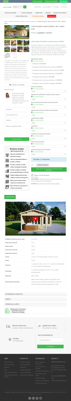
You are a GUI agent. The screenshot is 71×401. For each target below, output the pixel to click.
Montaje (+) (39, 64)
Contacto (6, 367)
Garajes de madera (25, 370)
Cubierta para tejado (37, 118)
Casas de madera (26, 13)
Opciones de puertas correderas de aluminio (44, 110)
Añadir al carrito (43, 165)
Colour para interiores (37, 142)
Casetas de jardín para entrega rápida (48, 183)
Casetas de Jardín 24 (21, 392)
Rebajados (52, 16)
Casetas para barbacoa (26, 375)
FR (54, 392)
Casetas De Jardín (10, 13)
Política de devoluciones (42, 371)
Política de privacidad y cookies (11, 376)
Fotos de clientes (9, 364)
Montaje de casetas (37, 59)
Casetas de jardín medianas (28, 21)
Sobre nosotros (8, 362)
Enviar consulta (37, 1)
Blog (5, 370)
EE (37, 394)
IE (62, 392)
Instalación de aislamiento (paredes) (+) (47, 73)
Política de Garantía (41, 383)
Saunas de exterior (59, 13)
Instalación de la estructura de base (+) (47, 80)
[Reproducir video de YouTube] (35, 219)
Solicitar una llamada (51, 1)
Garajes (48, 13)
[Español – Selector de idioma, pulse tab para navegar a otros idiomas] (5, 1)
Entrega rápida (38, 16)
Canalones (34, 126)
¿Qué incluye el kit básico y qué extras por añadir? (47, 41)
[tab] (10, 197)
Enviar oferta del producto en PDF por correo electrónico (49, 169)
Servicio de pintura (36, 86)
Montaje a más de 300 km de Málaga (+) (47, 83)
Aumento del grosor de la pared (40, 149)
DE (57, 392)
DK (40, 394)
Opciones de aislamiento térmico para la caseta (45, 94)
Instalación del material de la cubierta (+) (47, 67)
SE (32, 394)
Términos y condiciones (42, 381)
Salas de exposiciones (10, 372)
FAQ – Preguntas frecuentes (40, 363)
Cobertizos (39, 13)
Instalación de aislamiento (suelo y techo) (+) (48, 70)
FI (34, 394)
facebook (29, 398)
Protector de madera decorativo (40, 134)
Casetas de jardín (25, 362)
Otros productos (21, 16)
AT (65, 392)
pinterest (40, 398)
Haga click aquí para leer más (16, 151)
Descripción (10, 197)
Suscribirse (50, 346)
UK (60, 392)
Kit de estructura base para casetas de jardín (44, 102)
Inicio (5, 21)
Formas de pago (40, 378)
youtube (37, 398)
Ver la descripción (38, 61)
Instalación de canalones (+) (43, 77)
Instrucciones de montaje (40, 367)
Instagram (33, 398)
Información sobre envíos (41, 374)
